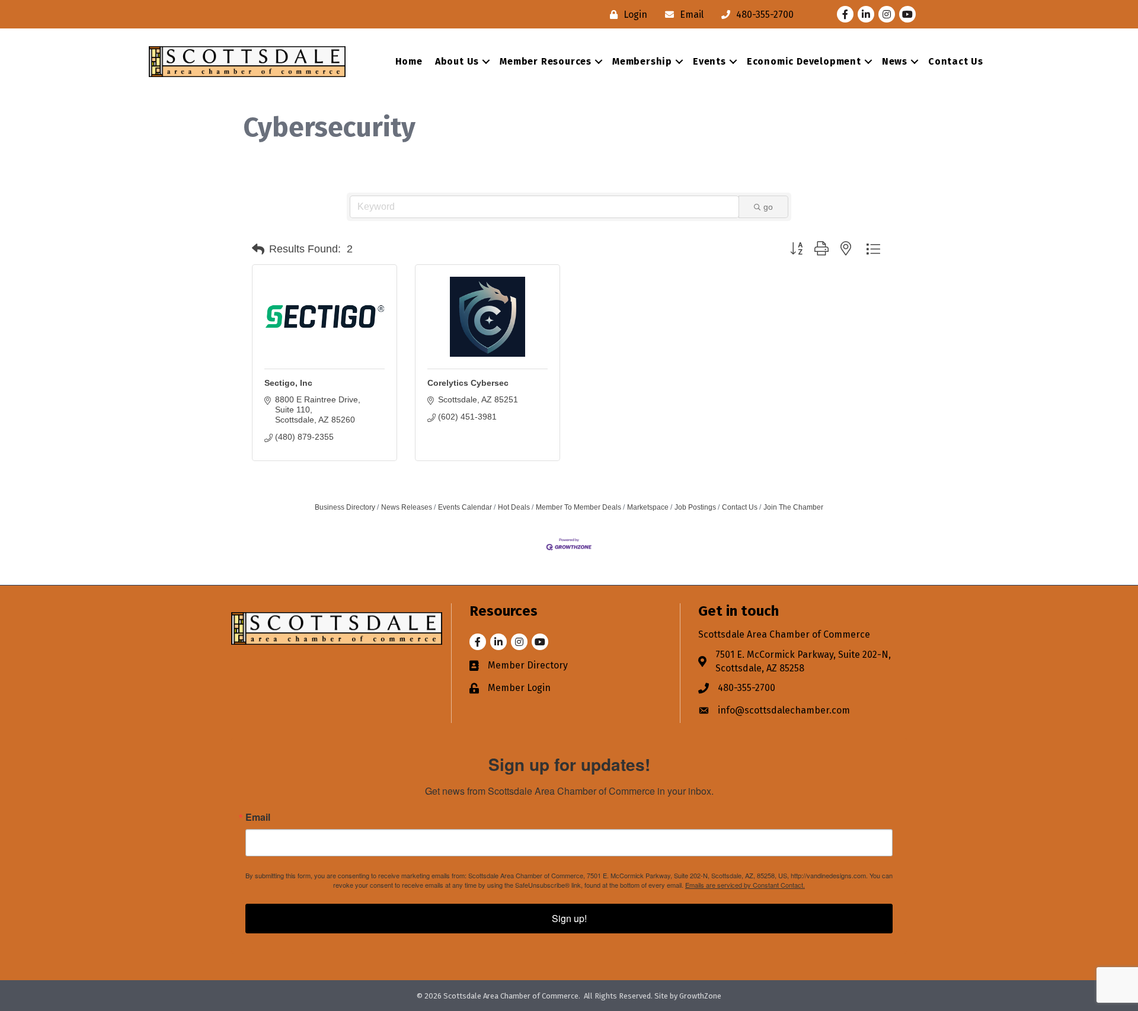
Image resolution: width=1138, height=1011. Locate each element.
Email (257, 817)
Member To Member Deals (578, 507)
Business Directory (345, 507)
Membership (642, 61)
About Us (457, 61)
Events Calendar (465, 507)
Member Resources (546, 61)
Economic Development (804, 61)
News (894, 61)
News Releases (406, 507)
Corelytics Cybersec (468, 383)
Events (709, 61)
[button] (258, 249)
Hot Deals (514, 507)
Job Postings (695, 507)
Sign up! (569, 918)
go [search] (768, 207)
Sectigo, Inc (288, 383)
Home (409, 61)
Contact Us (955, 61)
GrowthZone (700, 995)
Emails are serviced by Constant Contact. (745, 885)
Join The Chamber (793, 507)
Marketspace (648, 507)
